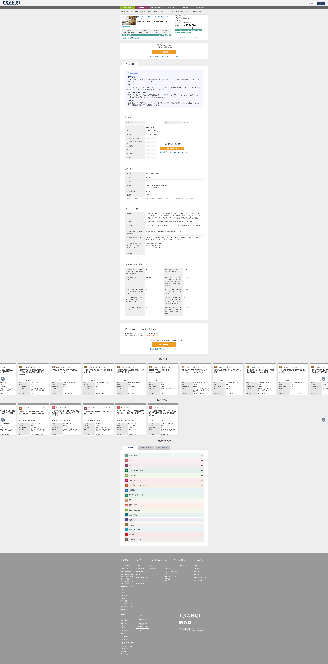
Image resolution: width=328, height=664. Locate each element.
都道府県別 (124, 595)
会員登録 (311, 3)
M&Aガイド (197, 568)
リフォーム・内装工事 (147, 17)
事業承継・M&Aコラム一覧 (171, 579)
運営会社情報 (124, 620)
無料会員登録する (164, 52)
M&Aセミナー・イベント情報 (127, 626)
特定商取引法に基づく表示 (127, 642)
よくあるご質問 (198, 580)
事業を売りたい (140, 565)
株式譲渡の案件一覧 (126, 604)
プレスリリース (125, 630)
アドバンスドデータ (170, 568)
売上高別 (123, 598)
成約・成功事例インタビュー (171, 572)
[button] (323, 379)
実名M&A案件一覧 (126, 571)
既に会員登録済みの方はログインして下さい (164, 56)
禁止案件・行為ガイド (200, 577)
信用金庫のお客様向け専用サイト (142, 625)
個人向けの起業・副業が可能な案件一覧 (127, 582)
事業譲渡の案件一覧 (126, 607)
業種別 (123, 589)
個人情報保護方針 (126, 636)
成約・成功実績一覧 (170, 576)
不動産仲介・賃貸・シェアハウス (162, 11)
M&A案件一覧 (124, 568)
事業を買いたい (125, 565)
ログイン (321, 3)
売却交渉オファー (140, 568)
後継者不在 (126, 38)
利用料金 (181, 565)
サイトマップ (124, 654)
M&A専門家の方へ (140, 583)
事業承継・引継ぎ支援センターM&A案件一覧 (127, 575)
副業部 (152, 565)
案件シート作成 (180, 25)
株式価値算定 (139, 574)
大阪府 (175, 11)
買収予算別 (124, 601)
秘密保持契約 (124, 639)
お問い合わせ (142, 615)
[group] (33, 379)
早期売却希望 (135, 38)
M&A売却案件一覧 (140, 11)
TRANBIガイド (198, 565)
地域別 (123, 592)
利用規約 (123, 633)
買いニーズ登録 (125, 579)
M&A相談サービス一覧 (127, 586)
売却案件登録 (139, 571)
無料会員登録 (142, 619)
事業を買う (130, 11)
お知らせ (123, 623)
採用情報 (123, 651)
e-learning (167, 565)
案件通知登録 (124, 609)
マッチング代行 (140, 580)
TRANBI (122, 11)
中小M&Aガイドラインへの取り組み (127, 647)
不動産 (149, 11)
